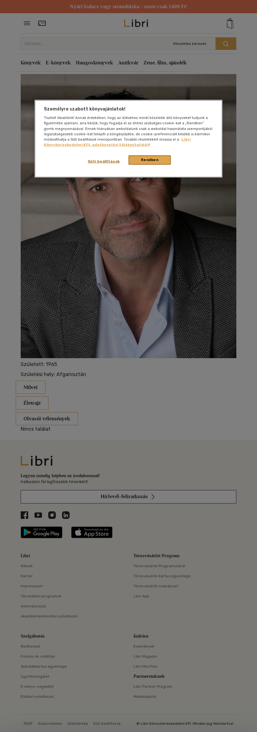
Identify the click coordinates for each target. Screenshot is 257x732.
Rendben (150, 160)
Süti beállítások (104, 161)
